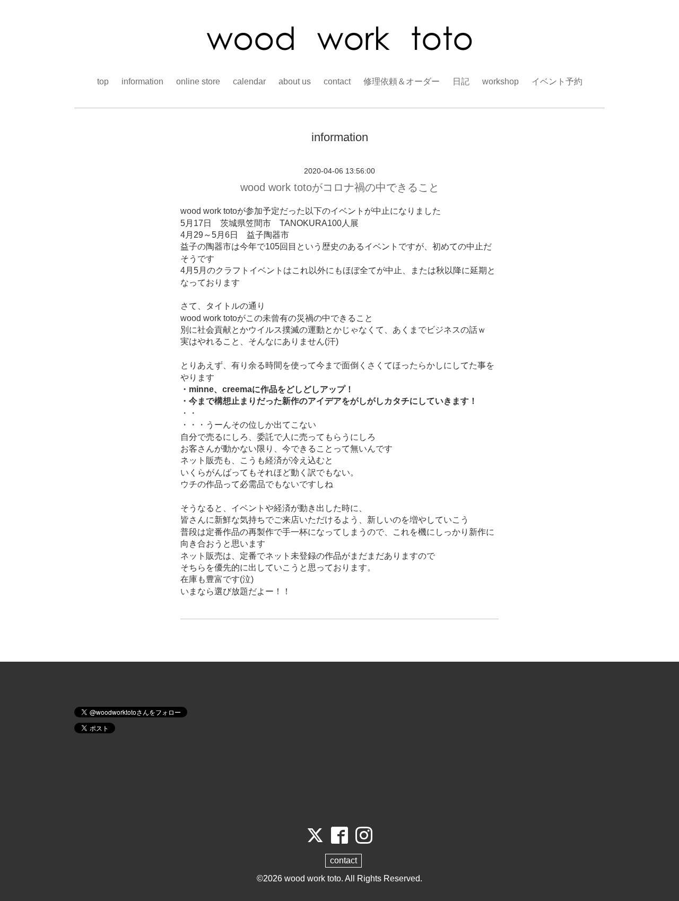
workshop (500, 81)
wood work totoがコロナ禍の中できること (339, 187)
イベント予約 (557, 81)
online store (198, 81)
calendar (249, 81)
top (103, 81)
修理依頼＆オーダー (401, 81)
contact (337, 81)
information (142, 81)
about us (294, 81)
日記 (460, 81)
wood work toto (312, 878)
